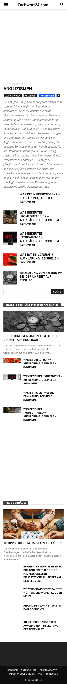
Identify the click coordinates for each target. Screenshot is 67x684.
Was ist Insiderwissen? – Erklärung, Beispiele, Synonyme (40, 198)
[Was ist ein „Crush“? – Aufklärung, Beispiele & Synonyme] (10, 259)
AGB (40, 673)
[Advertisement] (33, 47)
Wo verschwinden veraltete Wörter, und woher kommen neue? (42, 592)
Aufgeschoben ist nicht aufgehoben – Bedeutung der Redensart (40, 625)
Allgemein (30, 95)
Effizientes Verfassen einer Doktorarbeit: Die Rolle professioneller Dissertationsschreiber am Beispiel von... (42, 574)
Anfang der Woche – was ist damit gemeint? (42, 607)
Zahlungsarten (49, 670)
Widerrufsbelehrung (22, 673)
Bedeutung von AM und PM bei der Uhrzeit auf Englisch (41, 276)
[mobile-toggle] (5, 4)
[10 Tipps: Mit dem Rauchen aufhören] (33, 524)
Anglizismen (47, 95)
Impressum (52, 673)
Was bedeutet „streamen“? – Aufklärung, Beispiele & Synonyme (39, 239)
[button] (62, 4)
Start (5, 83)
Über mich (12, 670)
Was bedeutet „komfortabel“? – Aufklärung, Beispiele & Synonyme (39, 218)
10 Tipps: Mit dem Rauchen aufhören (32, 543)
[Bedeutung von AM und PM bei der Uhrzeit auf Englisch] (10, 278)
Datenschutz (28, 670)
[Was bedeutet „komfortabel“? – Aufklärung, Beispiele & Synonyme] (10, 217)
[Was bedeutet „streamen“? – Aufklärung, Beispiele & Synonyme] (10, 238)
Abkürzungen (12, 95)
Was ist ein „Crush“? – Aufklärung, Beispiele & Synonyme (39, 258)
